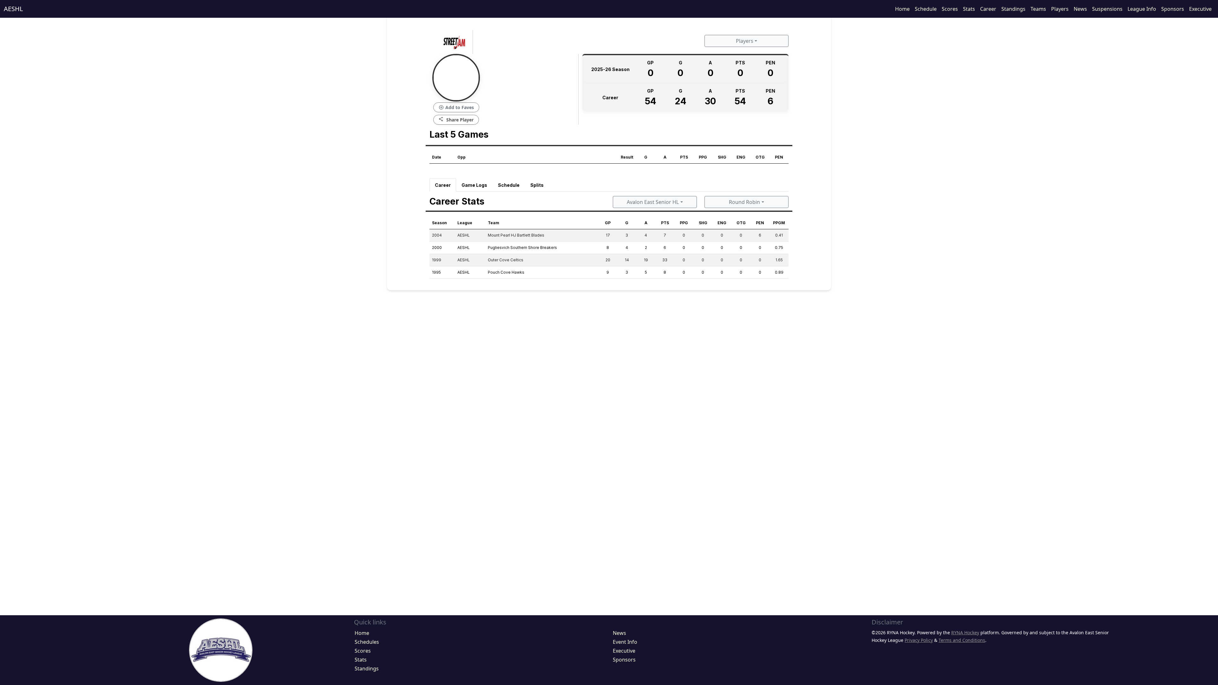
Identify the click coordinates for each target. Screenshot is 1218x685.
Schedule (926, 8)
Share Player (456, 119)
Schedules (367, 641)
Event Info (625, 641)
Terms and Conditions (962, 640)
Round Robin (744, 202)
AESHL (13, 8)
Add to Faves (456, 107)
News (1080, 8)
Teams (1038, 8)
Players (1060, 8)
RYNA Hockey (965, 633)
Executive (1200, 8)
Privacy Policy (919, 640)
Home (902, 8)
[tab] (442, 185)
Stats (969, 8)
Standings (1013, 8)
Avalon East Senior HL (653, 202)
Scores (950, 8)
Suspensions (1107, 8)
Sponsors (1172, 8)
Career (988, 8)
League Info (1142, 8)
